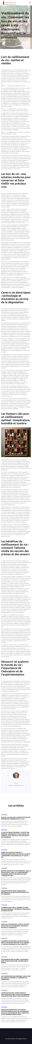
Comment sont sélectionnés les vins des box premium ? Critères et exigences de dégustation (15, 909)
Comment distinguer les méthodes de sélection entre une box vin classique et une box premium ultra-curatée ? (15, 942)
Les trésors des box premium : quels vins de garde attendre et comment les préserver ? (16, 977)
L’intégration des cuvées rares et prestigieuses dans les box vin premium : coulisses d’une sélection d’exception (15, 994)
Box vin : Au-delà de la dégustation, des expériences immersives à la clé (15, 818)
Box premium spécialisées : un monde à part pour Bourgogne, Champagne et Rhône (15, 961)
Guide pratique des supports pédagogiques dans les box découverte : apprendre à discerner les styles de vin (15, 855)
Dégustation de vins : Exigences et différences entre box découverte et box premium (15, 892)
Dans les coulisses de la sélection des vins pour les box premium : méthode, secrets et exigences (15, 925)
